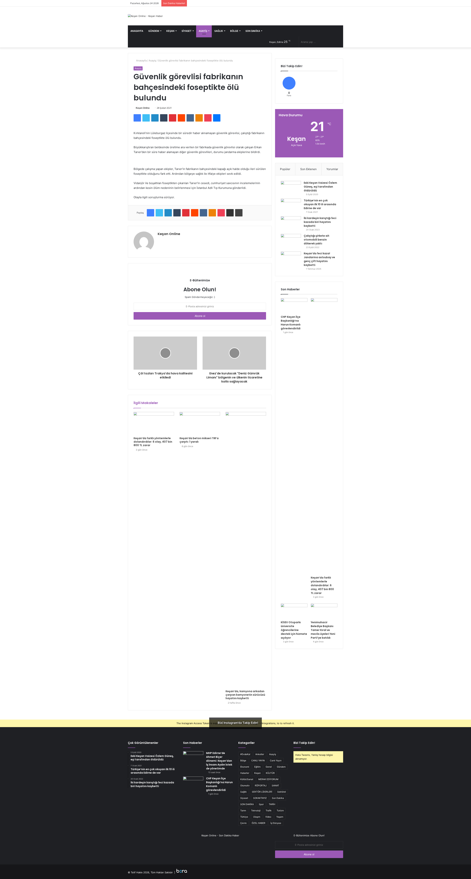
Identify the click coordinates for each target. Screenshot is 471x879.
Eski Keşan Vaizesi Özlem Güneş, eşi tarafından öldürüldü (320, 186)
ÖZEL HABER (258, 823)
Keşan (170, 30)
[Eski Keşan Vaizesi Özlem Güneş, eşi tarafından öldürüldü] (291, 188)
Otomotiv (245, 785)
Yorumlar (332, 169)
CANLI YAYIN (258, 760)
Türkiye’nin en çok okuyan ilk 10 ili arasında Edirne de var (320, 204)
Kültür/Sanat (246, 779)
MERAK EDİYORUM (268, 779)
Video (268, 816)
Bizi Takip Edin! (304, 743)
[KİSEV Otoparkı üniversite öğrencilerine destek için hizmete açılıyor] (294, 611)
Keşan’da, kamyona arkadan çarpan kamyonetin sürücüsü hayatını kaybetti (245, 694)
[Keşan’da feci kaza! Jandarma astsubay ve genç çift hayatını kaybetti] (291, 258)
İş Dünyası (275, 823)
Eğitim (257, 766)
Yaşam (279, 816)
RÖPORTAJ (261, 785)
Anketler (259, 754)
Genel (269, 766)
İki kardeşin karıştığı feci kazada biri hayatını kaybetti (320, 222)
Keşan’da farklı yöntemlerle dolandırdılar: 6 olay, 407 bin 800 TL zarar (153, 441)
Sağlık (218, 30)
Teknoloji (256, 810)
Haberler (244, 773)
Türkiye (244, 816)
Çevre (243, 823)
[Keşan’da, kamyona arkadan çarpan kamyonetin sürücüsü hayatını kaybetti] (246, 550)
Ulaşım (256, 816)
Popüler (285, 169)
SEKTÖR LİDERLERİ (262, 791)
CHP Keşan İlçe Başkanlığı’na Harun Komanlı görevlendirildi (290, 322)
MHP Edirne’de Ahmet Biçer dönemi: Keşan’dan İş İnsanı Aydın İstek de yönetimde (219, 760)
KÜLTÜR (270, 773)
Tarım (243, 810)
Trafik (269, 810)
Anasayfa (136, 30)
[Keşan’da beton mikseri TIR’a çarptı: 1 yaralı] (200, 423)
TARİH (272, 804)
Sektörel (281, 791)
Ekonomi (244, 766)
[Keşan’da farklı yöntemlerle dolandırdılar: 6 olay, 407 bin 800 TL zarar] (154, 423)
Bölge (234, 30)
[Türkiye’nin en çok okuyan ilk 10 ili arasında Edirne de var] (291, 205)
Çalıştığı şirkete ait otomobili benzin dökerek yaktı (316, 239)
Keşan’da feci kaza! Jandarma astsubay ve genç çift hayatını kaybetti (319, 259)
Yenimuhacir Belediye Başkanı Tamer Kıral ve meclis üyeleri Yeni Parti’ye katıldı (323, 630)
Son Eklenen (308, 169)
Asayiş (203, 30)
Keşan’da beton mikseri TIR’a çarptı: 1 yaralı (199, 440)
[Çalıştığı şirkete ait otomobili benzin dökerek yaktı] (291, 241)
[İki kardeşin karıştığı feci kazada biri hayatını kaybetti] (291, 223)
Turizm (280, 810)
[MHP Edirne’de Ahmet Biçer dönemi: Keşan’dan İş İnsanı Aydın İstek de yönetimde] (193, 758)
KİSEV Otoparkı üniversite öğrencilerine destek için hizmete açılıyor (294, 630)
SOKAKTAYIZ (260, 798)
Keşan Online (143, 107)
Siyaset (187, 30)
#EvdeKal (245, 754)
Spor (261, 804)
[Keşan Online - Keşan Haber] (145, 16)
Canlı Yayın (275, 760)
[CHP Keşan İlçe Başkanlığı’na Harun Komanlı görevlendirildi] (294, 305)
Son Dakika (252, 30)
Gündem (153, 30)
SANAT (275, 785)
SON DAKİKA (247, 804)
